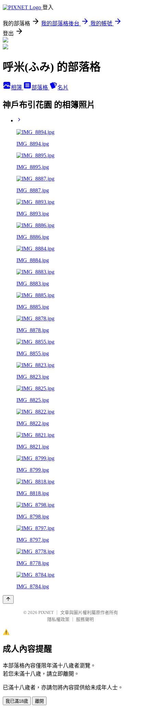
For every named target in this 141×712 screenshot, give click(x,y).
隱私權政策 (58, 619)
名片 (62, 87)
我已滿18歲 (16, 701)
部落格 (40, 87)
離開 (39, 701)
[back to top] (8, 599)
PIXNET (46, 612)
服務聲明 (85, 619)
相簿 (17, 87)
